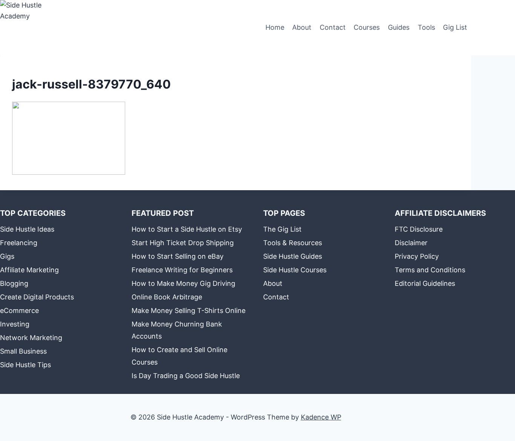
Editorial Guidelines (425, 283)
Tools (426, 27)
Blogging (14, 283)
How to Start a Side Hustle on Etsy (187, 229)
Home (274, 27)
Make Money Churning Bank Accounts (177, 330)
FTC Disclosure (419, 229)
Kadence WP (321, 417)
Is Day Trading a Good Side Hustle (186, 376)
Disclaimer (411, 243)
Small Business (23, 351)
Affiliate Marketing (29, 270)
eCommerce (19, 310)
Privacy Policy (417, 256)
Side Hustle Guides (292, 256)
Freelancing (18, 243)
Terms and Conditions (430, 270)
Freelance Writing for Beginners (182, 270)
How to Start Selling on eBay (178, 256)
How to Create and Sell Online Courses (179, 356)
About (301, 27)
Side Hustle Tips (25, 365)
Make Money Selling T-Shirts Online (188, 310)
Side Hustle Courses (294, 270)
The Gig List (282, 229)
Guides (398, 27)
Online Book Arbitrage (167, 297)
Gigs (7, 256)
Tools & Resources (292, 243)
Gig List (455, 27)
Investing (14, 324)
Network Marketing (31, 338)
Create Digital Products (37, 297)
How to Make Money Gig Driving (183, 283)
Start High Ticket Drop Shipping (183, 243)
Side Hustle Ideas (27, 229)
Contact (333, 27)
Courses (367, 27)
